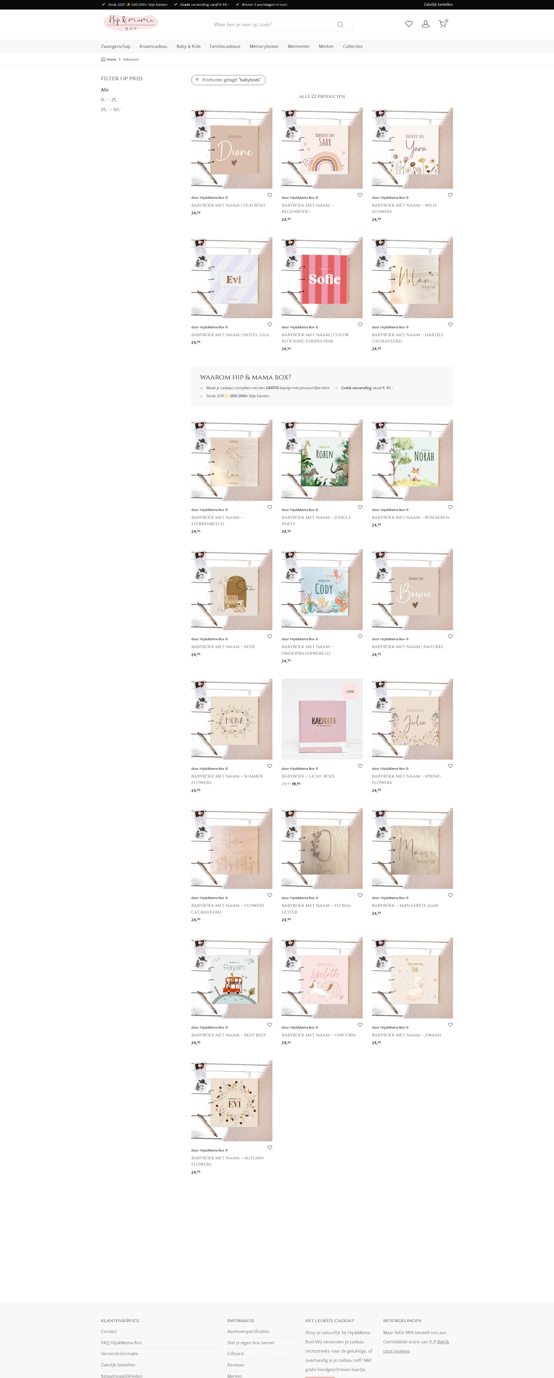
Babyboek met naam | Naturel (408, 646)
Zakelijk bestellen (438, 5)
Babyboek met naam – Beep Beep (228, 1035)
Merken (326, 46)
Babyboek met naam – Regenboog (307, 208)
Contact (109, 1331)
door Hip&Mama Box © (209, 198)
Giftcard (235, 1353)
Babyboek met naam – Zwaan (406, 1035)
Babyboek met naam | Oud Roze (228, 205)
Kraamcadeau (153, 46)
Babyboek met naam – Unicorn (318, 1035)
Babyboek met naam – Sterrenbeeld (217, 520)
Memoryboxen (264, 46)
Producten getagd (231, 80)
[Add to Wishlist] (269, 195)
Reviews (235, 1365)
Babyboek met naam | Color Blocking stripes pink (315, 338)
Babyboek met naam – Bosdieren (410, 517)
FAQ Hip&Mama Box (121, 1342)
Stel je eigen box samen (250, 1342)
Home (111, 59)
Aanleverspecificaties (248, 1331)
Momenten (299, 46)
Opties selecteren (205, 211)
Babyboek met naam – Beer (223, 646)
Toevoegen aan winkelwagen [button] (307, 782)
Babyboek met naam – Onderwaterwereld (307, 649)
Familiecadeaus (225, 46)
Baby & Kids (189, 46)
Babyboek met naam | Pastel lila (230, 335)
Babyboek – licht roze (308, 776)
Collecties (352, 46)
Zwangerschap (115, 46)
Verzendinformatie (119, 1353)
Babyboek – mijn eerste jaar (405, 905)
